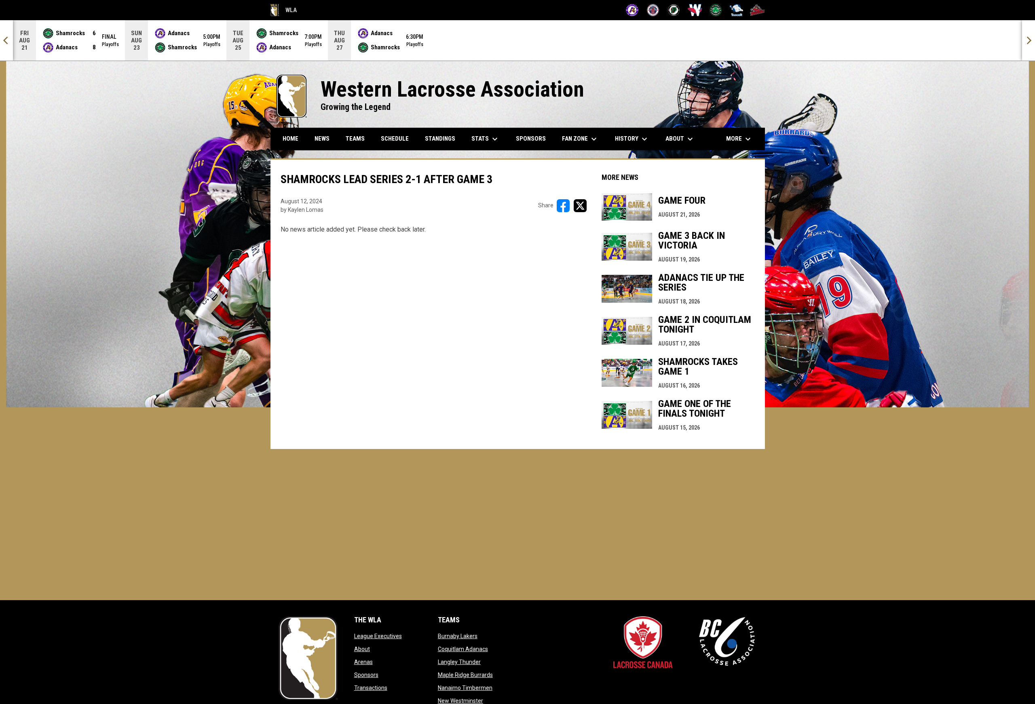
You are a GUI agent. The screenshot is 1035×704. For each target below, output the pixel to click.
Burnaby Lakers (457, 636)
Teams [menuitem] (355, 138)
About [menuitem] (680, 139)
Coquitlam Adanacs (463, 649)
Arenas (363, 662)
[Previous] (6, 40)
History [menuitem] (632, 139)
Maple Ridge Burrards (465, 675)
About (362, 649)
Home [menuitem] (290, 138)
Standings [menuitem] (440, 138)
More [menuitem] (739, 139)
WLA (283, 11)
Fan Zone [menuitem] (580, 139)
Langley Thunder (459, 662)
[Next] (1028, 40)
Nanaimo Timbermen (465, 688)
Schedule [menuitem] (395, 138)
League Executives (378, 636)
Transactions (370, 688)
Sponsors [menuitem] (531, 138)
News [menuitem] (322, 138)
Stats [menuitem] (485, 139)
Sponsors (366, 675)
